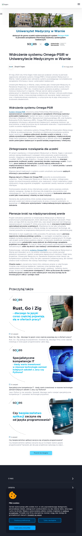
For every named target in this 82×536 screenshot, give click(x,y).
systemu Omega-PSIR (38, 250)
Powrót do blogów (41, 453)
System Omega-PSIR (17, 112)
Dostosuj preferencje (22, 520)
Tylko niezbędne (50, 520)
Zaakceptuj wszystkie (22, 528)
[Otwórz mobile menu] (79, 4)
